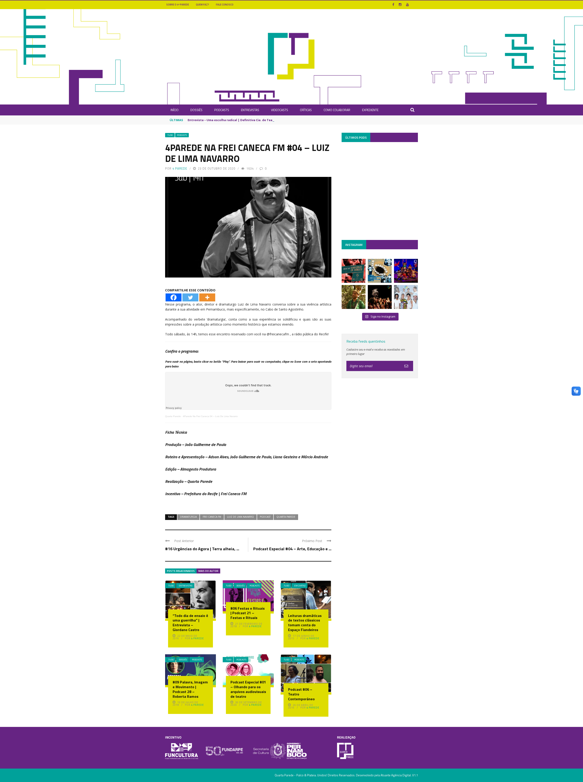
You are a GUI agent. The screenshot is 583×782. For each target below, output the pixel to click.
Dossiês (196, 109)
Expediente (370, 109)
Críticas (306, 109)
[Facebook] (174, 297)
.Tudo (170, 135)
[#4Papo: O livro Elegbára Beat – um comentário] (406, 297)
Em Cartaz (300, 585)
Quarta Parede (173, 416)
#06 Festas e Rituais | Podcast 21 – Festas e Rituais (247, 613)
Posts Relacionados (181, 571)
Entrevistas (250, 109)
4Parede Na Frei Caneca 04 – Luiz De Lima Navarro (210, 416)
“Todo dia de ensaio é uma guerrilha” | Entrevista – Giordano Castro (190, 622)
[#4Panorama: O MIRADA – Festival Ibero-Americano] (406, 271)
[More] (207, 297)
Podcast (265, 516)
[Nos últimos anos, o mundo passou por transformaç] (354, 271)
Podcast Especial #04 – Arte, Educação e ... (292, 549)
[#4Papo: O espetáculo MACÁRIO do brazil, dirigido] (380, 297)
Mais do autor (208, 571)
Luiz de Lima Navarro (240, 516)
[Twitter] (190, 297)
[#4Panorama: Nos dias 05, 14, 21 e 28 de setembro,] (354, 297)
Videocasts (279, 109)
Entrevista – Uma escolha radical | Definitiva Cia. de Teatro (232, 120)
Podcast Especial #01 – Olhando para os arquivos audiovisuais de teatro (248, 689)
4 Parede (179, 168)
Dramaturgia (188, 516)
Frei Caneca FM (212, 516)
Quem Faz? (202, 4)
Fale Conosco (224, 4)
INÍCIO (175, 109)
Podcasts (221, 109)
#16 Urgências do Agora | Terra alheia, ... (202, 549)
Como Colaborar (337, 109)
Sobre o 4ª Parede (177, 4)
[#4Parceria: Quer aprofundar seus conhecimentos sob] (380, 271)
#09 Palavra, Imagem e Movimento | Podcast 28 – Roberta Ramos (190, 689)
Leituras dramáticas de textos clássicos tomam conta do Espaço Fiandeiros (305, 622)
